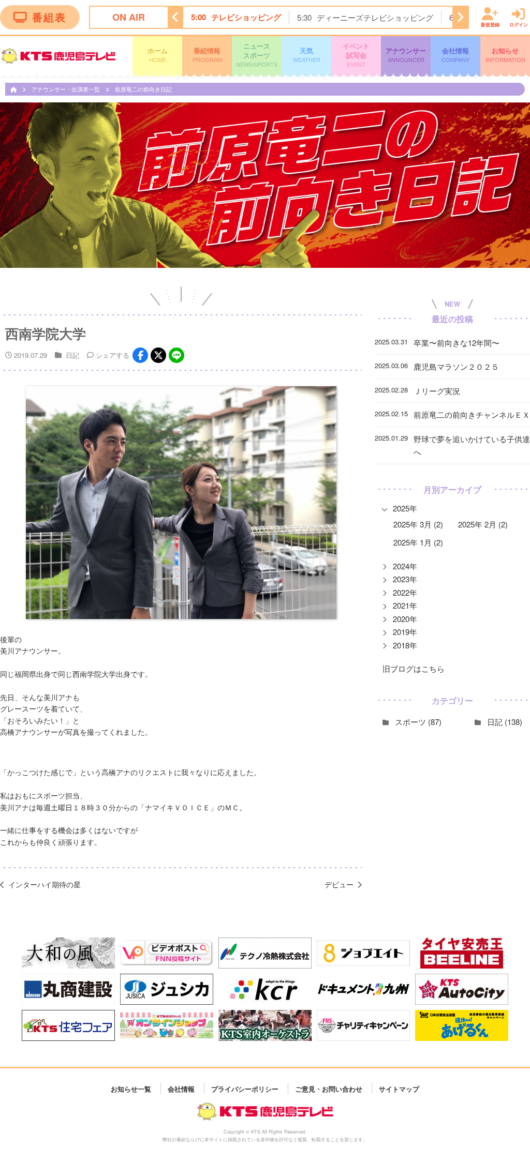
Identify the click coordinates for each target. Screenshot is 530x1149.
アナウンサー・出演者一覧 (66, 89)
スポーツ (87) (418, 721)
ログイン (518, 24)
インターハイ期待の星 (44, 884)
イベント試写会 (356, 54)
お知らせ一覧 (131, 1088)
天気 (306, 55)
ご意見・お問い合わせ (328, 1088)
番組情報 (207, 55)
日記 (72, 355)
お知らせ (505, 55)
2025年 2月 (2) (483, 524)
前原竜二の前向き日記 (143, 89)
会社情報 (455, 55)
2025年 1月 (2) (418, 542)
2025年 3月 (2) (418, 524)
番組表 (49, 16)
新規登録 (490, 24)
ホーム (158, 55)
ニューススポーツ (256, 54)
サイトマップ (399, 1088)
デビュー (339, 884)
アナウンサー (406, 55)
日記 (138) (504, 721)
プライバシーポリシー (244, 1088)
